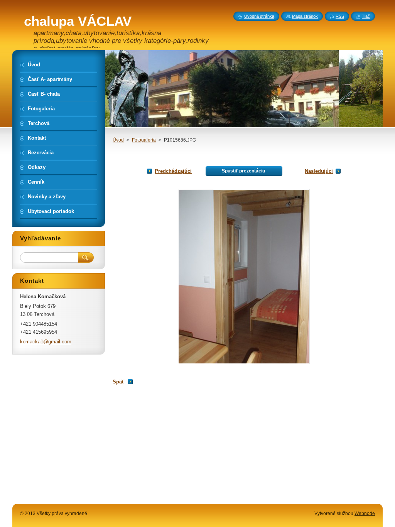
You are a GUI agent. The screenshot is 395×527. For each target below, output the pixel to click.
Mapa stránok (305, 16)
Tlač (366, 16)
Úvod (118, 140)
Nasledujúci (319, 171)
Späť (118, 382)
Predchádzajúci (173, 171)
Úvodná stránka (259, 16)
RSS (340, 16)
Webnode (364, 513)
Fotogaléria (144, 140)
